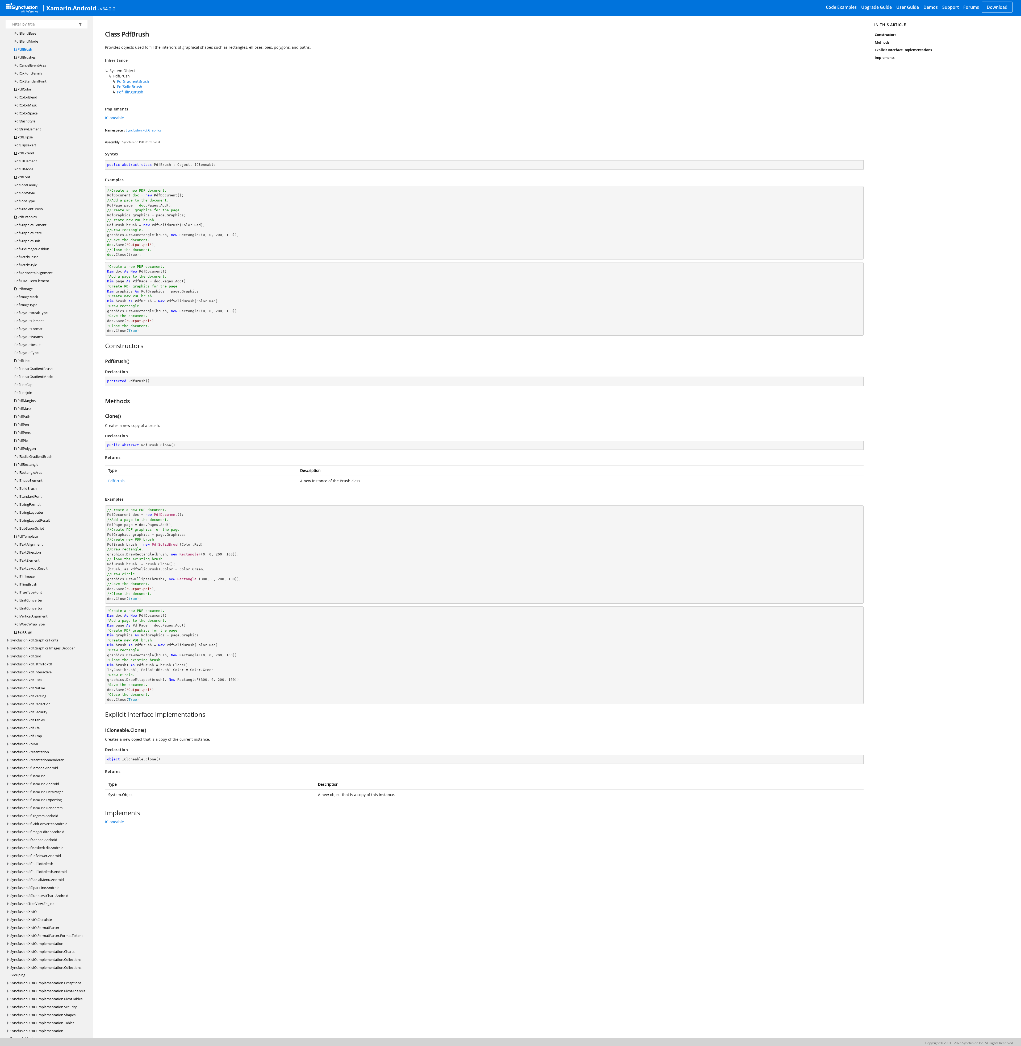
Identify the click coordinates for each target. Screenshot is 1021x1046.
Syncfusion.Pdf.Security (28, 712)
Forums (971, 7)
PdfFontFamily (25, 185)
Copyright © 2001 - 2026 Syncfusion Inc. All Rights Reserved (969, 1043)
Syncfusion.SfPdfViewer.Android (35, 855)
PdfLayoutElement (29, 320)
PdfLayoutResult (27, 344)
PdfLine (23, 360)
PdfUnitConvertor (28, 608)
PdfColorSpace (25, 113)
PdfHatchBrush (26, 256)
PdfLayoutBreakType (31, 312)
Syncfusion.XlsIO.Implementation (36, 943)
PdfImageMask (26, 296)
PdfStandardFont (28, 496)
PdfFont (23, 177)
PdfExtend (25, 153)
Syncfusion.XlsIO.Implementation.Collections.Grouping (46, 971)
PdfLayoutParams (28, 336)
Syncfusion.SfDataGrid (27, 775)
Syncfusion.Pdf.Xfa (25, 728)
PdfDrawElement (27, 129)
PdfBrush (24, 49)
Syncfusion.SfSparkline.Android (35, 887)
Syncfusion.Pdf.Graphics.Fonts (34, 640)
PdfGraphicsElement (30, 225)
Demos (930, 7)
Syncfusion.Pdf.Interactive (31, 672)
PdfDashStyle (24, 121)
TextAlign (24, 632)
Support (950, 7)
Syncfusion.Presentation (29, 752)
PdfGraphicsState (28, 232)
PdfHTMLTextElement (31, 280)
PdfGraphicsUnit (27, 240)
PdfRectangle (27, 464)
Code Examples (841, 7)
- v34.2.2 (107, 8)
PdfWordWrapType (29, 624)
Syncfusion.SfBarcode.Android (34, 767)
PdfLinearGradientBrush (33, 368)
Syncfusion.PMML (24, 744)
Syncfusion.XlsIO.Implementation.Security (43, 1006)
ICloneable (114, 117)
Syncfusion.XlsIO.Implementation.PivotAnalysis (47, 991)
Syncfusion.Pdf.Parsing (28, 696)
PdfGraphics (27, 217)
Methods (882, 42)
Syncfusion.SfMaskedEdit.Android (37, 847)
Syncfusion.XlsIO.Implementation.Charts (42, 951)
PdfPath (23, 416)
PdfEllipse (25, 137)
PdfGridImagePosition (31, 248)
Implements (884, 57)
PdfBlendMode (26, 41)
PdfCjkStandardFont (30, 81)
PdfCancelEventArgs (30, 65)
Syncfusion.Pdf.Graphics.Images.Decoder (42, 648)
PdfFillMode (23, 169)
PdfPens (24, 432)
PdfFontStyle (24, 193)
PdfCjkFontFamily (28, 73)
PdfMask (24, 408)
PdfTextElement (27, 560)
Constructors (885, 34)
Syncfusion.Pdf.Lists (26, 680)
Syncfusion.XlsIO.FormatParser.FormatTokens (46, 935)
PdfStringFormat (27, 504)
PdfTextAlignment (28, 544)
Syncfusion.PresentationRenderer (37, 759)
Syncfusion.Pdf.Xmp (26, 736)
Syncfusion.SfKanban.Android (33, 839)
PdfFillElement (25, 161)
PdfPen (23, 424)
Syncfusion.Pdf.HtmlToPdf (31, 664)
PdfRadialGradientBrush (33, 456)
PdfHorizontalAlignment (33, 272)
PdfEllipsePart (25, 145)
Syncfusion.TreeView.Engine (32, 903)
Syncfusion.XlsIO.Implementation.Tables (42, 1022)
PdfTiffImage (24, 576)
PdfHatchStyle (25, 264)
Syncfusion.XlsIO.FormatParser (34, 927)
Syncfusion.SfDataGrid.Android (34, 783)
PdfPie (22, 440)
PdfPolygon (26, 448)
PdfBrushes (26, 57)
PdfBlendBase (25, 33)
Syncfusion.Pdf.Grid (25, 656)
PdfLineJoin (23, 392)
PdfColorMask (25, 105)
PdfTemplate (27, 536)
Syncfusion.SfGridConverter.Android (39, 823)
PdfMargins (26, 400)
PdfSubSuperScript (29, 528)
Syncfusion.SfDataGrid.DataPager (36, 791)
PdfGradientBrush (28, 209)
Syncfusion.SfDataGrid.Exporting (36, 799)
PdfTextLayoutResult (31, 568)
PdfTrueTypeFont (28, 592)
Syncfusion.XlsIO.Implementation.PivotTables (46, 998)
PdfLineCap (23, 384)
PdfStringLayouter (28, 512)
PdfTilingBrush (25, 584)
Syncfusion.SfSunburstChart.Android (39, 895)
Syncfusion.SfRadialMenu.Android (37, 879)
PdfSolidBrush (25, 488)
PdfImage (25, 288)
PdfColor (24, 89)
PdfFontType (24, 201)
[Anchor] (102, 345)
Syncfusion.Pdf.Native (27, 688)
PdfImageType (25, 304)
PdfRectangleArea (28, 472)
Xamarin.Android (71, 8)
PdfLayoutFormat (28, 328)
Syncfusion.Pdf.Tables (27, 720)
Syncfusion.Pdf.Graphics (143, 130)
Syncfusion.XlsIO (23, 911)
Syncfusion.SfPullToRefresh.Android (38, 871)
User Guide (907, 7)
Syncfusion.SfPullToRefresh (31, 863)
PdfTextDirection (27, 552)
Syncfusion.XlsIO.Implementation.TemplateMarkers (37, 1034)
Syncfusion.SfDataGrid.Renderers (36, 807)
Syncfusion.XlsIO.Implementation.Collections (45, 959)
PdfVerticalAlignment (31, 616)
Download (997, 7)
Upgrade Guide (876, 7)
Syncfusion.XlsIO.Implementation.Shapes (43, 1014)
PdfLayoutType (26, 352)
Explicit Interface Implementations (903, 49)
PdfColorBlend (25, 97)
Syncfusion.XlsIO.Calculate (31, 919)
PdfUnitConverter (28, 600)
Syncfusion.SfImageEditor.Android (37, 831)
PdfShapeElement (28, 480)
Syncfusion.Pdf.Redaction (30, 704)
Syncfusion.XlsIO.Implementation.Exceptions (45, 983)
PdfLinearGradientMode (33, 376)
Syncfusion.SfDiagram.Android (34, 815)
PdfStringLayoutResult (32, 520)
